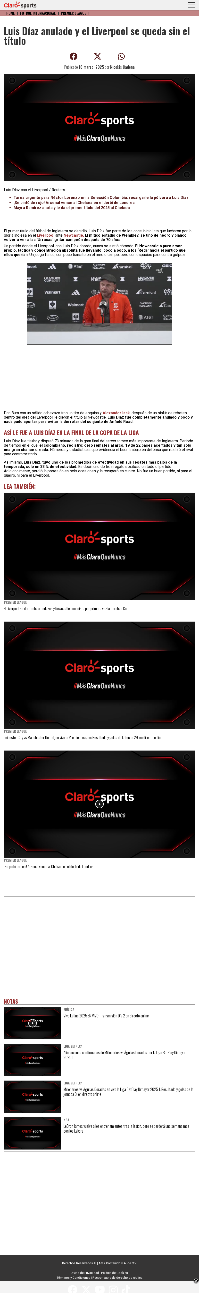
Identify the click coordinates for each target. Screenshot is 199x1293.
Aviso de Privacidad (85, 1273)
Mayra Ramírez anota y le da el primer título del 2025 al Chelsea (72, 207)
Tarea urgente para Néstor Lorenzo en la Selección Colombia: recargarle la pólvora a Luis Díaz (101, 197)
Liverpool (45, 235)
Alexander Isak (116, 413)
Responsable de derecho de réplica (117, 1277)
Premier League (73, 13)
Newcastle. (74, 235)
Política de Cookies (114, 1273)
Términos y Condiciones (73, 1277)
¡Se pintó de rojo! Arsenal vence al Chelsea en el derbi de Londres (74, 202)
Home (10, 13)
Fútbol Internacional (38, 13)
